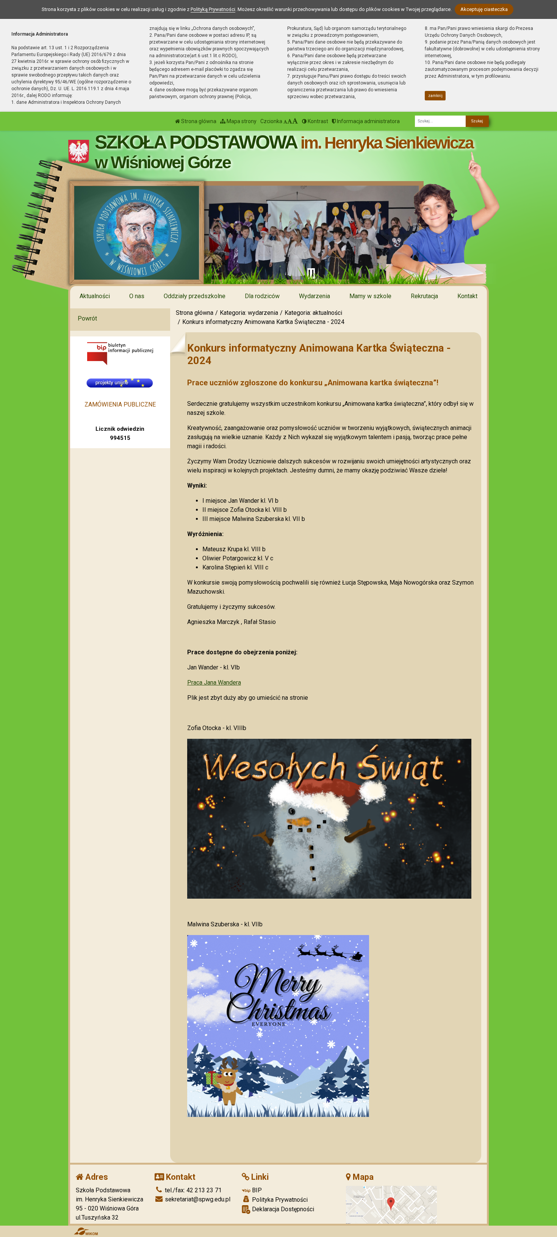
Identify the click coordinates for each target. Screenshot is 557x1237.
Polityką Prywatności (213, 9)
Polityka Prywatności (279, 1199)
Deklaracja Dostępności (282, 1209)
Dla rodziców (262, 296)
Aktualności (95, 296)
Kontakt (467, 296)
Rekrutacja (424, 296)
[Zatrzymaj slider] (311, 273)
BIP (256, 1190)
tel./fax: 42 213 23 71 (192, 1190)
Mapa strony (241, 121)
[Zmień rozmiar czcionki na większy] (289, 121)
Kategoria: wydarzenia (249, 312)
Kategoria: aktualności (313, 312)
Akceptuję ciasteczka (484, 9)
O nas (136, 296)
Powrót (87, 318)
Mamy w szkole (370, 296)
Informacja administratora (368, 121)
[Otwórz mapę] (391, 1204)
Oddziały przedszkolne (194, 296)
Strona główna (198, 121)
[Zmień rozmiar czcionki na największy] (295, 121)
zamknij (435, 96)
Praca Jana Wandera (214, 682)
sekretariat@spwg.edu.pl (196, 1199)
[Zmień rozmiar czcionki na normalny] (285, 121)
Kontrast (317, 121)
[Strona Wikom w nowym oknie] (86, 1231)
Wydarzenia (314, 296)
